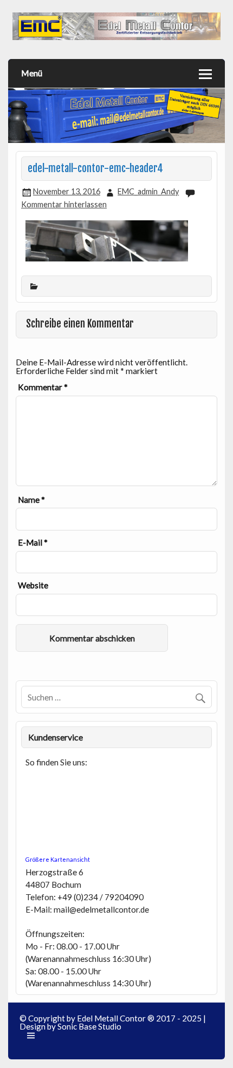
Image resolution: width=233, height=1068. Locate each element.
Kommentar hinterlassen (64, 204)
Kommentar (43, 387)
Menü (31, 73)
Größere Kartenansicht (57, 859)
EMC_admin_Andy (148, 191)
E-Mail (33, 543)
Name (31, 500)
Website (33, 585)
